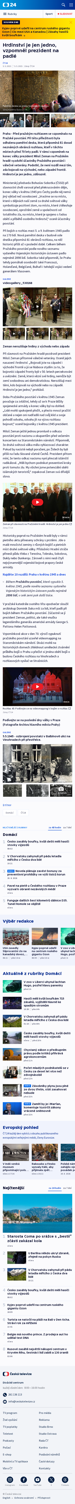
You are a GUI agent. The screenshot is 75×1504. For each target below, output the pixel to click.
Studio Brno (46, 1426)
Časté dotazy (46, 1461)
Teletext (8, 1433)
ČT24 (5, 63)
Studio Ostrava (48, 1433)
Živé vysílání (10, 1419)
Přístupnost (44, 1497)
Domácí (9, 812)
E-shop (7, 1454)
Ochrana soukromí (24, 1497)
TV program (10, 1413)
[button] (37, 502)
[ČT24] (9, 5)
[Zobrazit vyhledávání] (63, 5)
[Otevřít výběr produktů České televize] (71, 5)
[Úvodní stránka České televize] (17, 1374)
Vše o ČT (8, 1468)
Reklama (44, 1419)
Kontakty (44, 1468)
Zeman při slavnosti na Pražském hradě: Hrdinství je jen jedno (36, 524)
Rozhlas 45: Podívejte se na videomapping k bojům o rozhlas (35, 708)
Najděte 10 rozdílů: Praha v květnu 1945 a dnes (34, 574)
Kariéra (43, 1447)
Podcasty (8, 1440)
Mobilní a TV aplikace (15, 1461)
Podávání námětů (49, 1454)
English (6, 1497)
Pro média (45, 1413)
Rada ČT (44, 1440)
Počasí (7, 1447)
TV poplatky (10, 1426)
